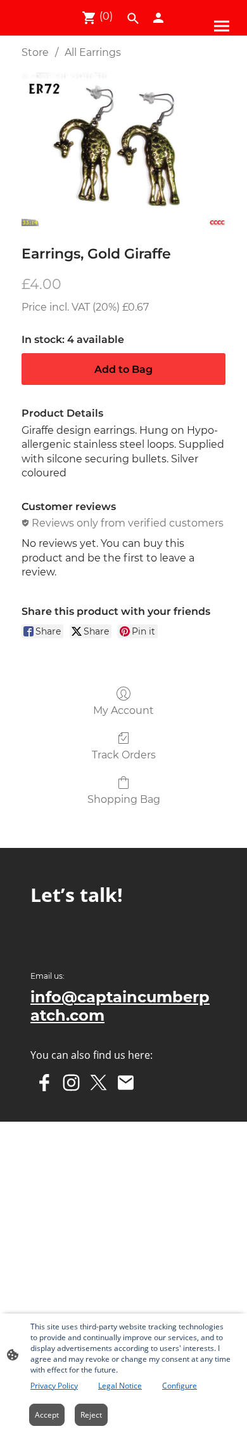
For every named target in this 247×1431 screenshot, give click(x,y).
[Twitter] (98, 1082)
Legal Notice (120, 1385)
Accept (47, 1414)
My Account (123, 710)
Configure (179, 1385)
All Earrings (93, 52)
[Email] (125, 1082)
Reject (91, 1414)
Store (35, 52)
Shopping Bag (123, 799)
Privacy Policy (54, 1385)
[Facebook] (44, 1082)
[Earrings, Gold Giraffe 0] (123, 149)
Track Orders (124, 755)
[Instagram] (71, 1082)
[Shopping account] (158, 17)
